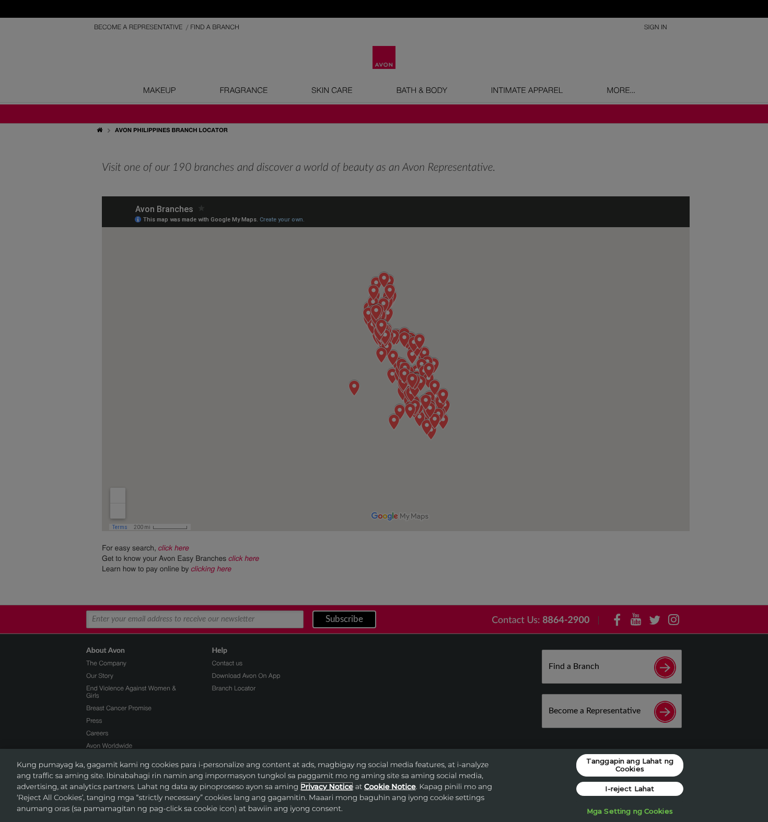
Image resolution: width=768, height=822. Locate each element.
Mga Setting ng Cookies (630, 811)
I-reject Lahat (629, 788)
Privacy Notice (326, 786)
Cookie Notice (390, 786)
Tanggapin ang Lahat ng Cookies (629, 765)
